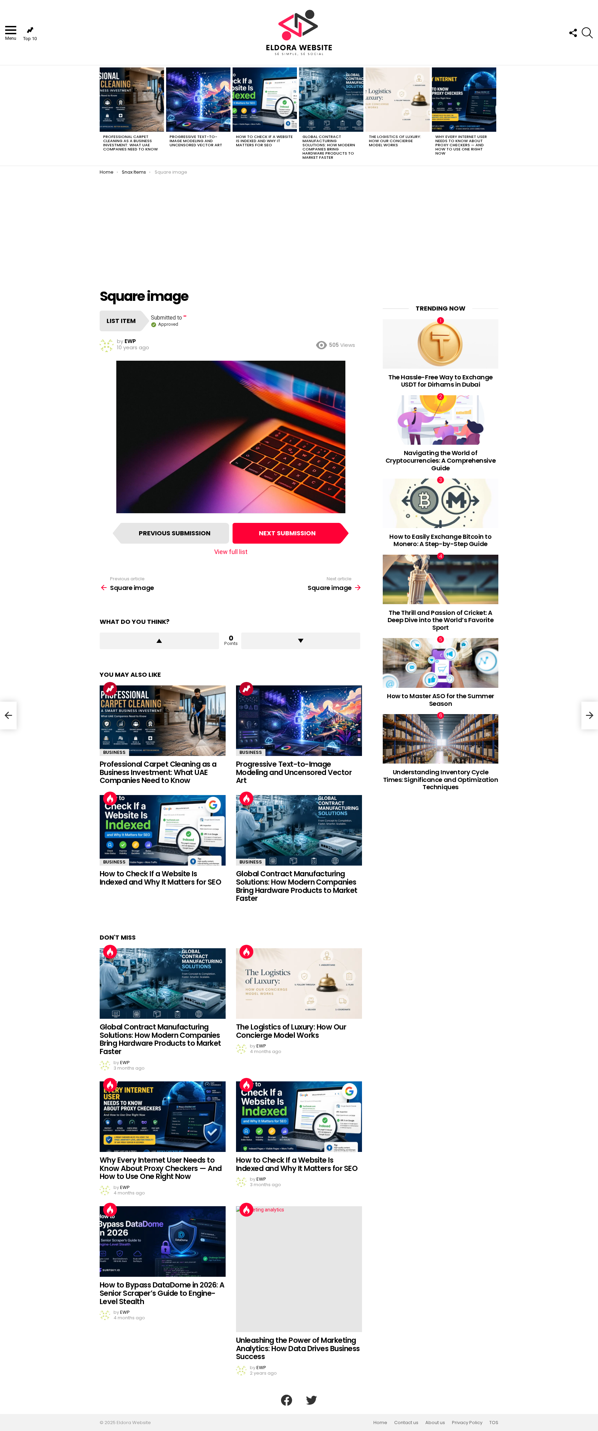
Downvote (301, 641)
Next (494, 115)
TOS (493, 1422)
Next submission (287, 533)
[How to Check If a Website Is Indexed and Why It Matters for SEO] (265, 99)
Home (380, 1422)
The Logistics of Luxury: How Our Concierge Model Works (395, 141)
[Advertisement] (299, 226)
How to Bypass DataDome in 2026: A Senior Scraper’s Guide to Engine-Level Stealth (162, 1293)
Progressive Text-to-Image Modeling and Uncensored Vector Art (196, 141)
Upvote (159, 641)
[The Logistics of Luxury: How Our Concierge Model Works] (397, 99)
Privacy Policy (467, 1422)
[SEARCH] (587, 32)
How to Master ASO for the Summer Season (440, 700)
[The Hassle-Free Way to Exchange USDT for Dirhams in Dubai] (440, 344)
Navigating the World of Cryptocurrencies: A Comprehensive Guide (441, 460)
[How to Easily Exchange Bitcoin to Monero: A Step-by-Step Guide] (440, 503)
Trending (110, 689)
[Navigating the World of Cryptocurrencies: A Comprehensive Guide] (440, 420)
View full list (230, 551)
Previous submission (174, 533)
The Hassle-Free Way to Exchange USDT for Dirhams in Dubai (440, 381)
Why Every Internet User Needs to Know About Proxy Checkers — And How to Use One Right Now (461, 145)
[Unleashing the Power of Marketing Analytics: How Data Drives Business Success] (299, 1269)
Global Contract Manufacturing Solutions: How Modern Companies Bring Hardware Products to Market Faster (328, 147)
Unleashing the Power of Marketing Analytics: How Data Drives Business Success (298, 1348)
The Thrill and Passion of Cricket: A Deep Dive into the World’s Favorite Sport (440, 620)
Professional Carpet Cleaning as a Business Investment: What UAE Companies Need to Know (130, 143)
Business (114, 752)
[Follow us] (572, 32)
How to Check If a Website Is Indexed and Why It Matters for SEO (264, 141)
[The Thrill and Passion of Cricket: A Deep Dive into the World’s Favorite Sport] (440, 579)
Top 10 (30, 38)
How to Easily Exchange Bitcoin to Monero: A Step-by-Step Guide (440, 540)
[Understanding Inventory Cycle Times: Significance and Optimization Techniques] (440, 739)
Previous (103, 115)
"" (185, 317)
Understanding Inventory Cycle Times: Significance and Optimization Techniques (440, 779)
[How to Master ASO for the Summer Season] (440, 662)
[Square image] (8, 715)
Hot (110, 798)
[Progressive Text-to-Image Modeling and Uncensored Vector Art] (198, 99)
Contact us (406, 1422)
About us (435, 1422)
